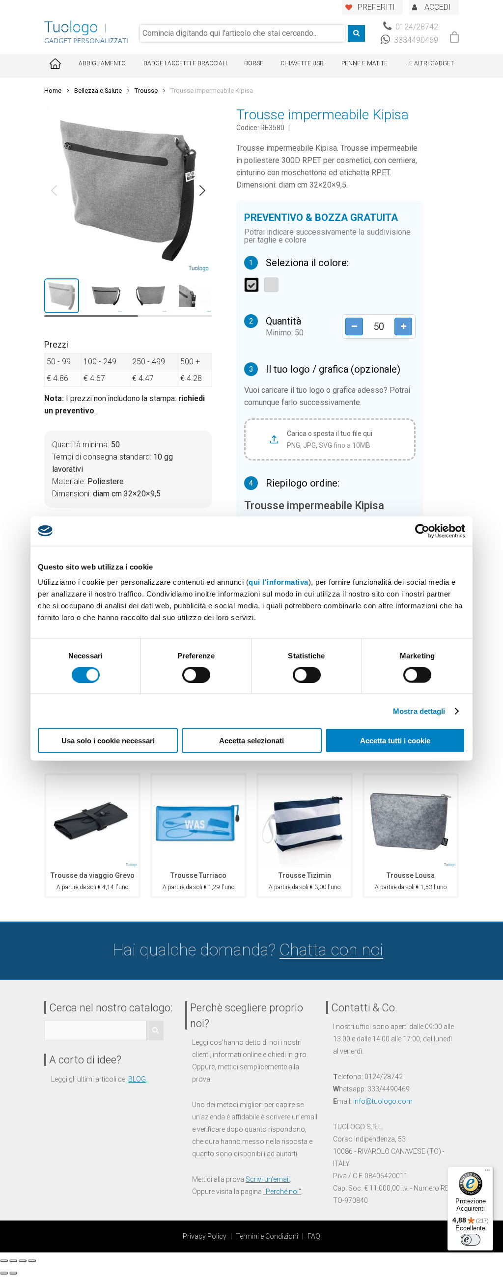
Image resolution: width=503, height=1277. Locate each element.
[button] (54, 190)
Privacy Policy (204, 1236)
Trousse (146, 90)
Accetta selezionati (251, 740)
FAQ (313, 1236)
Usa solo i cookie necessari (108, 740)
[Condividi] (13, 1260)
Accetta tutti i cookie (395, 740)
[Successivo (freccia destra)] (13, 1273)
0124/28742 (415, 26)
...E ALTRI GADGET (429, 63)
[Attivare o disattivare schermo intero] (23, 1260)
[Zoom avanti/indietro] (32, 1260)
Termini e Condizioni (267, 1236)
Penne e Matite (364, 63)
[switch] (196, 674)
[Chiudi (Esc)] (4, 1260)
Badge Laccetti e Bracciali (185, 63)
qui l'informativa (278, 582)
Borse (253, 63)
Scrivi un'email (268, 1179)
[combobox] (242, 33)
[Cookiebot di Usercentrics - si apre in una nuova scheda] (422, 530)
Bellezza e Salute (98, 90)
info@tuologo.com (383, 1101)
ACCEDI (437, 7)
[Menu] (487, 1172)
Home (52, 90)
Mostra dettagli (419, 710)
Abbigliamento (102, 63)
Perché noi (282, 1191)
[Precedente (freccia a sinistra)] (4, 1273)
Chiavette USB (302, 63)
